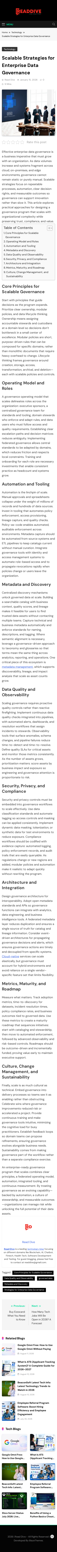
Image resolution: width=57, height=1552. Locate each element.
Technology (10, 49)
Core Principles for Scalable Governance (21, 235)
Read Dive (10, 79)
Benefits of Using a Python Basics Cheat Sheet (42, 1517)
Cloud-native (10, 956)
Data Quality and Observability (24, 254)
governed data (45, 1278)
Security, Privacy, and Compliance (26, 259)
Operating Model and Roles (22, 241)
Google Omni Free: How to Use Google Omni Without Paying (14, 1458)
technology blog (35, 1249)
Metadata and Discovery (21, 250)
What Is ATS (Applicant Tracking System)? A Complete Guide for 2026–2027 (36, 1365)
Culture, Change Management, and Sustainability (27, 274)
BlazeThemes (36, 1540)
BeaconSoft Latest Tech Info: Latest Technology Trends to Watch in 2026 (34, 1386)
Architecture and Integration (23, 263)
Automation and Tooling (20, 246)
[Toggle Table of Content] (48, 228)
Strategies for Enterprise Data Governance (24, 1289)
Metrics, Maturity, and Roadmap (25, 267)
